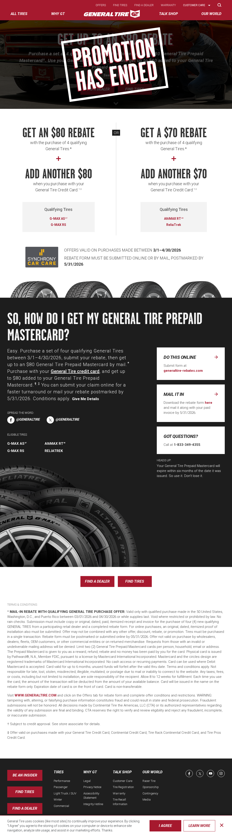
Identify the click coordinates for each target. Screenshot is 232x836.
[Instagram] (221, 773)
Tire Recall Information (120, 802)
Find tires (120, 5)
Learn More (199, 826)
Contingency (150, 793)
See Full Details (116, 75)
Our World (152, 772)
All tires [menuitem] (19, 14)
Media (147, 799)
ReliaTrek (173, 225)
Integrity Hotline (93, 804)
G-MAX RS (58, 225)
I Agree (165, 826)
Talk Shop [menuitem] (168, 14)
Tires (59, 772)
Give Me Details (85, 399)
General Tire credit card (75, 371)
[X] (199, 773)
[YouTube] (210, 773)
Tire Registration (123, 787)
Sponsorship (151, 787)
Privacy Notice (92, 787)
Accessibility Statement (91, 796)
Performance (62, 781)
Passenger (61, 787)
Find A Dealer (24, 808)
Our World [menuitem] (211, 14)
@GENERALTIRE (28, 419)
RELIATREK (54, 451)
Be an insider (25, 775)
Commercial (61, 806)
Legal (87, 781)
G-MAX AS (58, 218)
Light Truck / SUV (65, 793)
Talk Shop (122, 772)
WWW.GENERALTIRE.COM (35, 695)
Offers (101, 5)
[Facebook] (189, 773)
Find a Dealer (97, 89)
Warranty (168, 5)
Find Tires (134, 89)
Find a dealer (144, 5)
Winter (58, 799)
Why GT (90, 772)
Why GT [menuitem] (58, 14)
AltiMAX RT (173, 218)
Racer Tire (149, 781)
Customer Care (122, 781)
